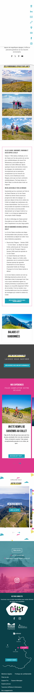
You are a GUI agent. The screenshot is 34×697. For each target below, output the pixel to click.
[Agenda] (17, 17)
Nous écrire (17, 550)
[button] (17, 81)
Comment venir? (11, 660)
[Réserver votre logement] (17, 11)
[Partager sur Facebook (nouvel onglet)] (12, 56)
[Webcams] (17, 6)
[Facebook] (17, 38)
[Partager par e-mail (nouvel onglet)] (22, 56)
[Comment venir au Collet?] (17, 27)
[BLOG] (17, 22)
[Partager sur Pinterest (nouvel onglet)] (19, 56)
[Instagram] (17, 43)
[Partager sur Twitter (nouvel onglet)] (15, 56)
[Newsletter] (17, 33)
